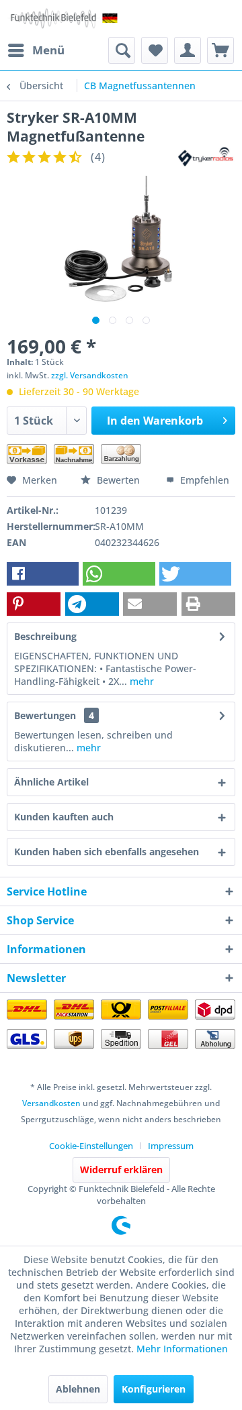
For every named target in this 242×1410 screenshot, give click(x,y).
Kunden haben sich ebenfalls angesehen (106, 851)
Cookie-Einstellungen (91, 1146)
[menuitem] (35, 50)
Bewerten (118, 480)
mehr (140, 681)
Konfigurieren (154, 1388)
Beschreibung (45, 636)
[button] (43, 574)
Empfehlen (203, 480)
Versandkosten (51, 1103)
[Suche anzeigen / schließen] (121, 50)
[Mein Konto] (187, 50)
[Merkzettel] (154, 50)
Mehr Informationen (182, 1348)
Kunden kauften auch (64, 816)
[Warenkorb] (220, 50)
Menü (48, 50)
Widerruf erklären (121, 1169)
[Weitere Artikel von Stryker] (206, 157)
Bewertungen (45, 715)
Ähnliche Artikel (51, 781)
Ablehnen (78, 1388)
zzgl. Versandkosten (89, 375)
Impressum (171, 1146)
